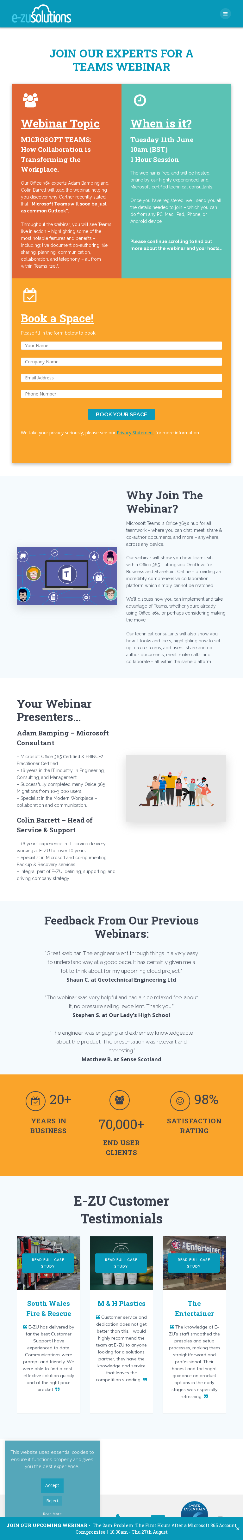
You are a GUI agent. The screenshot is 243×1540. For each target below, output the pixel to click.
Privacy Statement (135, 433)
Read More (52, 1513)
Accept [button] (52, 1485)
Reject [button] (52, 1500)
